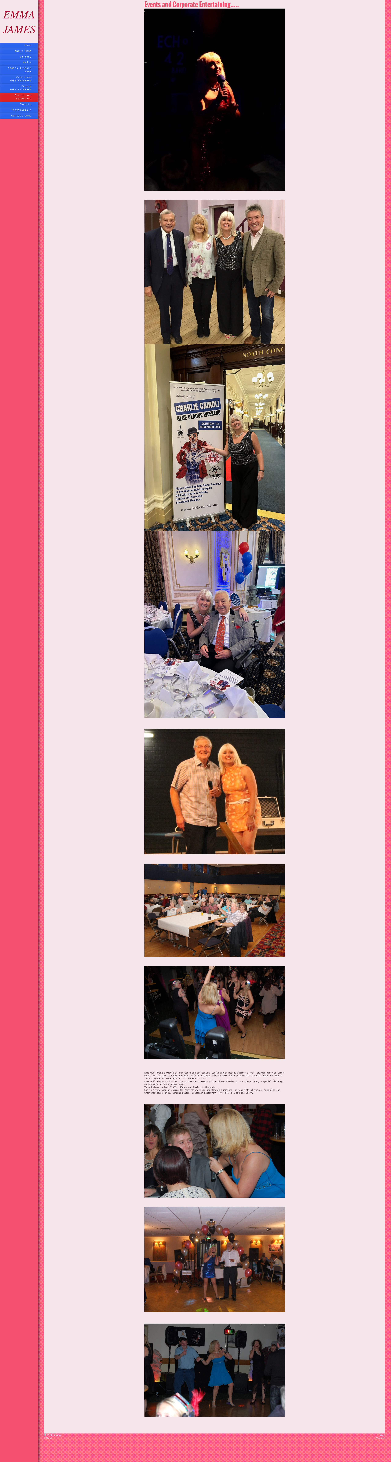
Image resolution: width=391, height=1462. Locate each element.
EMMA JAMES (19, 21)
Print (49, 1435)
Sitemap (58, 1435)
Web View (380, 1438)
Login (382, 1435)
